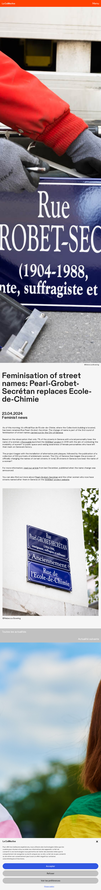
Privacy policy (49, 886)
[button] (97, 841)
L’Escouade (26, 442)
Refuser (50, 873)
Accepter (50, 866)
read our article (31, 468)
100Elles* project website (57, 479)
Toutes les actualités (14, 632)
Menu (95, 3)
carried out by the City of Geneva (47, 432)
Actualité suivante (88, 639)
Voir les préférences (50, 880)
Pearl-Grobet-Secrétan (46, 477)
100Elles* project (53, 442)
